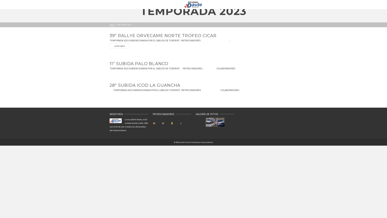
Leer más (119, 46)
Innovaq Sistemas (207, 142)
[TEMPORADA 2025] (219, 122)
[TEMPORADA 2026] (210, 122)
